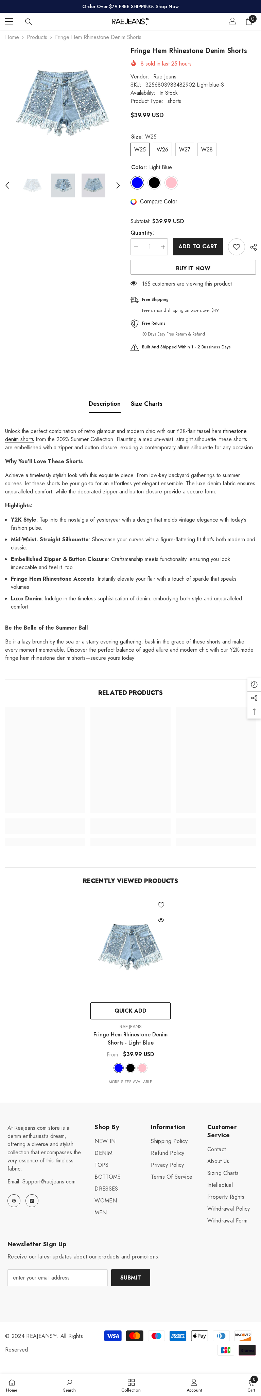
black (130, 1068)
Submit (130, 1278)
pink (142, 1068)
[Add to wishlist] (236, 246)
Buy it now (193, 268)
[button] (7, 185)
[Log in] (232, 21)
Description (105, 403)
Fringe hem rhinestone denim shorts (130, 1039)
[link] (45, 830)
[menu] (9, 21)
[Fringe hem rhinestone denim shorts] (130, 947)
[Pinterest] (13, 1200)
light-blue (119, 1068)
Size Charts (146, 403)
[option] (62, 103)
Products (37, 37)
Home (12, 37)
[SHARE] (251, 247)
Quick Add (130, 1011)
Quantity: (142, 233)
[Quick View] (161, 920)
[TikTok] (31, 1200)
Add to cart (198, 246)
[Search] (28, 22)
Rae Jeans (164, 76)
